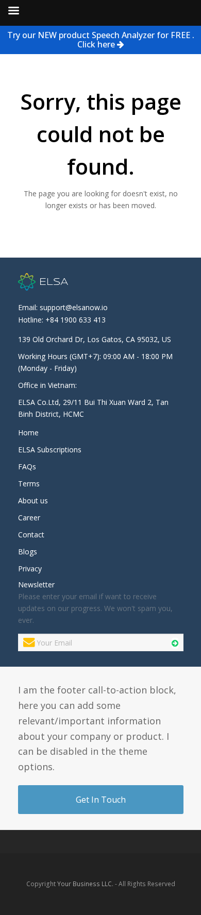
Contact (31, 534)
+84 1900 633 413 (75, 320)
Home (28, 432)
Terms (29, 483)
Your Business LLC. (85, 883)
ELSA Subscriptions (49, 449)
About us (33, 500)
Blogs (27, 551)
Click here (97, 44)
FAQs (27, 466)
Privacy (30, 568)
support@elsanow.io (74, 307)
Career (29, 517)
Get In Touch (101, 799)
